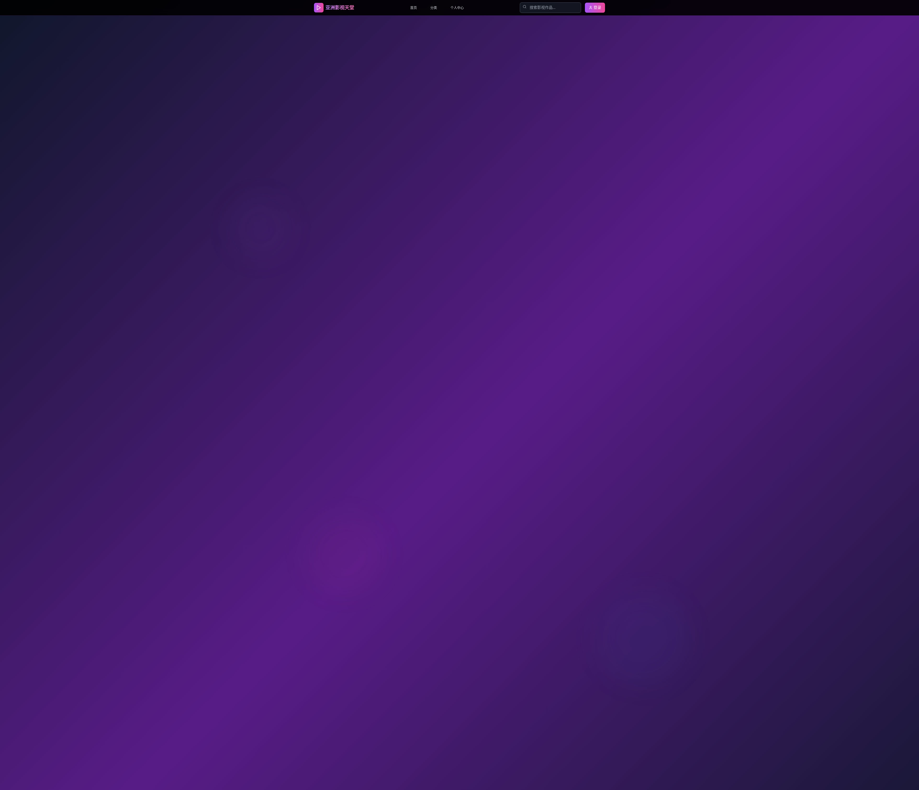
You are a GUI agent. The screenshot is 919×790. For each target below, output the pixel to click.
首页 (413, 8)
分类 (433, 8)
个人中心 (457, 8)
